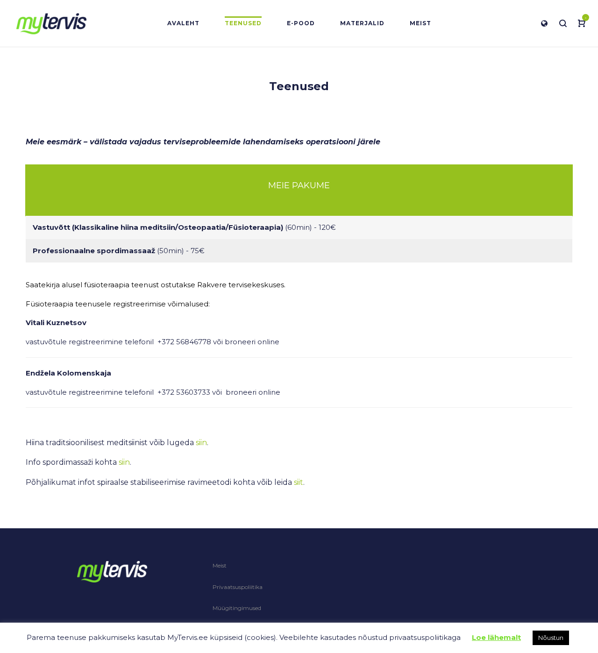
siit (298, 482)
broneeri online (252, 341)
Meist (220, 565)
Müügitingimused (237, 607)
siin (201, 442)
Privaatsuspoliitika (238, 586)
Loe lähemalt (496, 637)
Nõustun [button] (550, 637)
